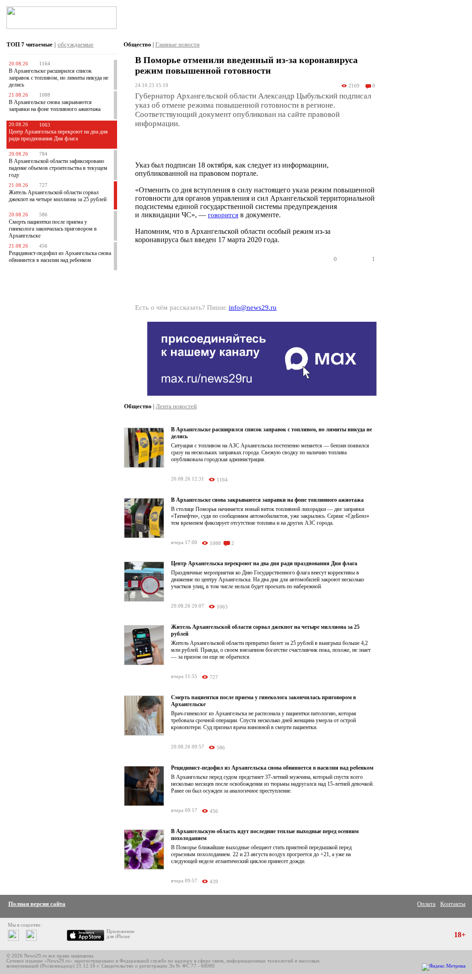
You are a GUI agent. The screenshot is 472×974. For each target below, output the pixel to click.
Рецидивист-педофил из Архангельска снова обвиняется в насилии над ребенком (60, 256)
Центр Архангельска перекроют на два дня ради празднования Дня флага (58, 135)
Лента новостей (176, 406)
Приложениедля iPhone (120, 934)
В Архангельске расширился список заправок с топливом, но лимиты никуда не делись (58, 78)
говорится (223, 215)
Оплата (426, 903)
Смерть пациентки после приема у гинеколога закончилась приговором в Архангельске (53, 229)
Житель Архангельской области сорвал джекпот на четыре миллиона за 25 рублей (57, 196)
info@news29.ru (253, 307)
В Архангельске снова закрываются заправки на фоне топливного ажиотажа (54, 105)
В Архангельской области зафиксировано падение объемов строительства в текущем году (58, 168)
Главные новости (177, 44)
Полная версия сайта (36, 903)
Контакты (453, 903)
